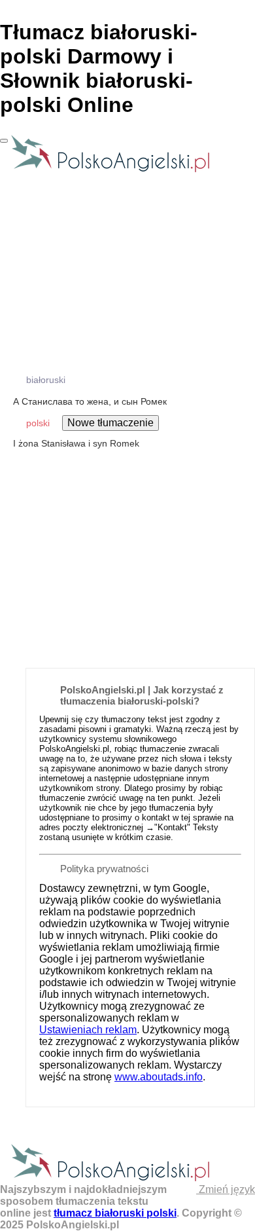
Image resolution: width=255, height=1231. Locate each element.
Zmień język (225, 1189)
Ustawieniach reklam (88, 1029)
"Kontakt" (172, 827)
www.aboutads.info (158, 1076)
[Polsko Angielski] (110, 171)
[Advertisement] (127, 525)
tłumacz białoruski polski (115, 1213)
